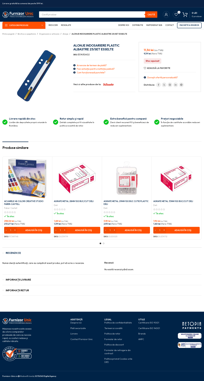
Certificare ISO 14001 (149, 328)
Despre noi (76, 322)
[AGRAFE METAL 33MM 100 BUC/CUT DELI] (176, 178)
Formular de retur (113, 339)
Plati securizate (78, 328)
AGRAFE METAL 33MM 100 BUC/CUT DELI (173, 201)
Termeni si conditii (113, 328)
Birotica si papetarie (27, 34)
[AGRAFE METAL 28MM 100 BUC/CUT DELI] (77, 178)
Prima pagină (8, 34)
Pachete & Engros (189, 25)
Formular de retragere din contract (117, 352)
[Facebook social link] (158, 84)
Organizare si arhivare (49, 34)
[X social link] (164, 84)
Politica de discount (114, 344)
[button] (27, 230)
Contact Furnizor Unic (81, 339)
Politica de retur (112, 333)
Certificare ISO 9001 (148, 322)
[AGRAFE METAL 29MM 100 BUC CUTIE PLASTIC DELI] (127, 178)
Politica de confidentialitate (118, 322)
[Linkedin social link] (175, 84)
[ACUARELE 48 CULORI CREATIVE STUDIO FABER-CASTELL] (27, 178)
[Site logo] (17, 14)
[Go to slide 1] (100, 243)
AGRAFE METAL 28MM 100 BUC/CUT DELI (74, 201)
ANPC (141, 339)
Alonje (65, 34)
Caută (151, 14)
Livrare (74, 333)
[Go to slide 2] (103, 243)
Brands (142, 333)
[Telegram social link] (181, 84)
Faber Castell (10, 208)
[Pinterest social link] (170, 84)
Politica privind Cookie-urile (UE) (118, 360)
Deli (56, 205)
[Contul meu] (166, 14)
